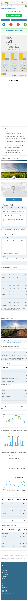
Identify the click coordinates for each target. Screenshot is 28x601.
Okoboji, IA (4, 517)
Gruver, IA (4, 510)
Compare (14, 199)
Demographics (14, 20)
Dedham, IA (4, 546)
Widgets (3, 583)
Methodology (4, 570)
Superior (10, 8)
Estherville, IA (4, 507)
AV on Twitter (3, 591)
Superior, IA (4, 520)
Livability (21, 2)
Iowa (6, 8)
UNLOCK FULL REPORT (15, 15)
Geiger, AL (4, 536)
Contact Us (4, 576)
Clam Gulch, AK (5, 533)
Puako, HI (4, 543)
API (2, 585)
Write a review (4, 229)
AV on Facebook (6, 591)
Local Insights (5, 581)
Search (2, 8)
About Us (4, 568)
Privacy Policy (5, 574)
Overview (3, 20)
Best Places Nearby (23, 20)
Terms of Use (4, 572)
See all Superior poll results (14, 263)
